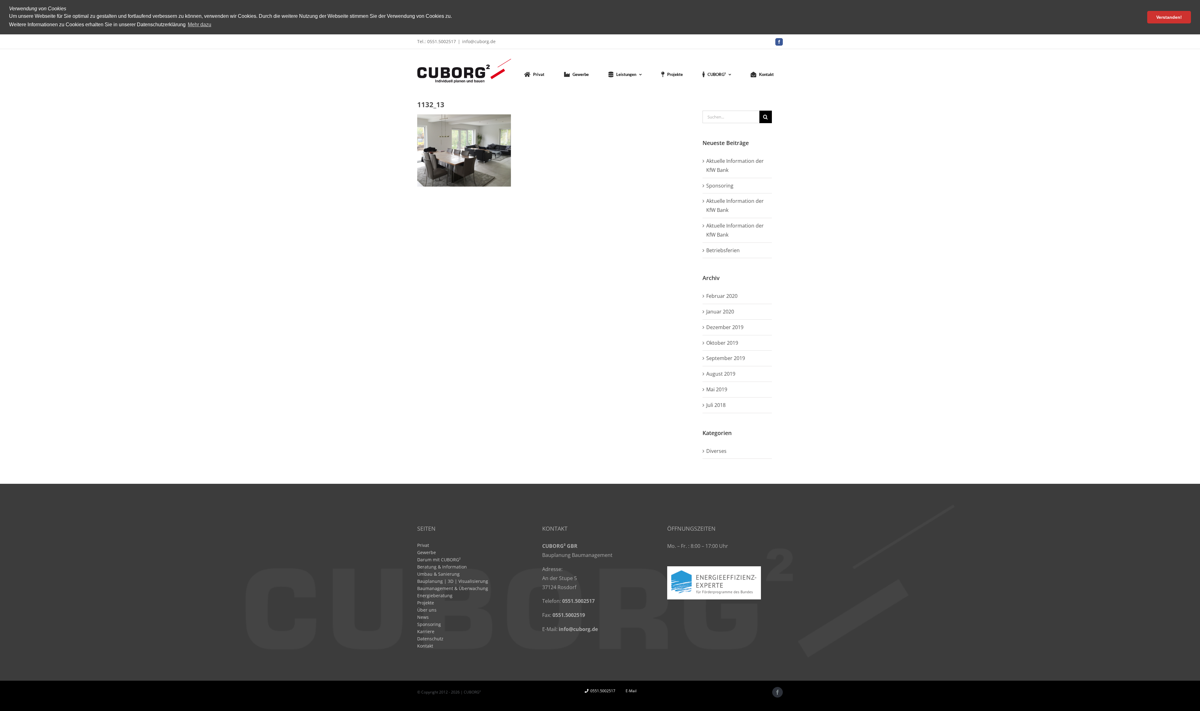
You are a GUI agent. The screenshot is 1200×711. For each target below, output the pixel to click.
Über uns (427, 610)
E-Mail (630, 690)
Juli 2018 (716, 405)
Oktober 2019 (722, 342)
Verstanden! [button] (1169, 17)
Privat (423, 545)
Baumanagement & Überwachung (452, 588)
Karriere (425, 631)
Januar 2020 (720, 311)
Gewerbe (426, 552)
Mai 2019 (716, 389)
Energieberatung (434, 595)
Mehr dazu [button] (199, 24)
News (423, 617)
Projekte (425, 603)
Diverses (716, 451)
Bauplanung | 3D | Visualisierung (452, 581)
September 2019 (725, 358)
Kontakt (425, 646)
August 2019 (720, 373)
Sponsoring (719, 185)
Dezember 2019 (724, 327)
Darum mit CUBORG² (439, 560)
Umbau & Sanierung (438, 574)
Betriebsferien (723, 250)
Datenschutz (430, 639)
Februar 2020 (722, 296)
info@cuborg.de (479, 41)
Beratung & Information (442, 567)
